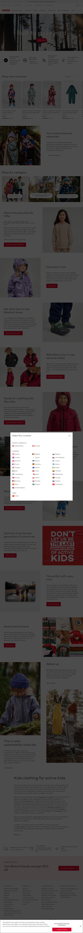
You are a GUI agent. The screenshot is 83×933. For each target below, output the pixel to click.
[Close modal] (69, 435)
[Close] (80, 926)
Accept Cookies (62, 929)
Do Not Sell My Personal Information (61, 924)
